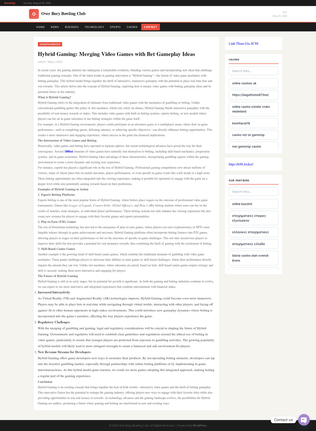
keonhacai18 (241, 123)
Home (40, 27)
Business (72, 27)
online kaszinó (242, 204)
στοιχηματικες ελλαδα (248, 244)
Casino (132, 27)
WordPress (200, 425)
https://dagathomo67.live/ (250, 95)
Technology (94, 27)
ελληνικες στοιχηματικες (250, 232)
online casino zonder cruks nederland (251, 109)
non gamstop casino (246, 146)
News (55, 27)
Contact (150, 27)
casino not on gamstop (248, 135)
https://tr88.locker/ (241, 164)
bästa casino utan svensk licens (250, 258)
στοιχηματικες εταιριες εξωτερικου (249, 218)
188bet (68, 151)
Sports (115, 27)
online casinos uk (244, 83)
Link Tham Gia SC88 (243, 43)
